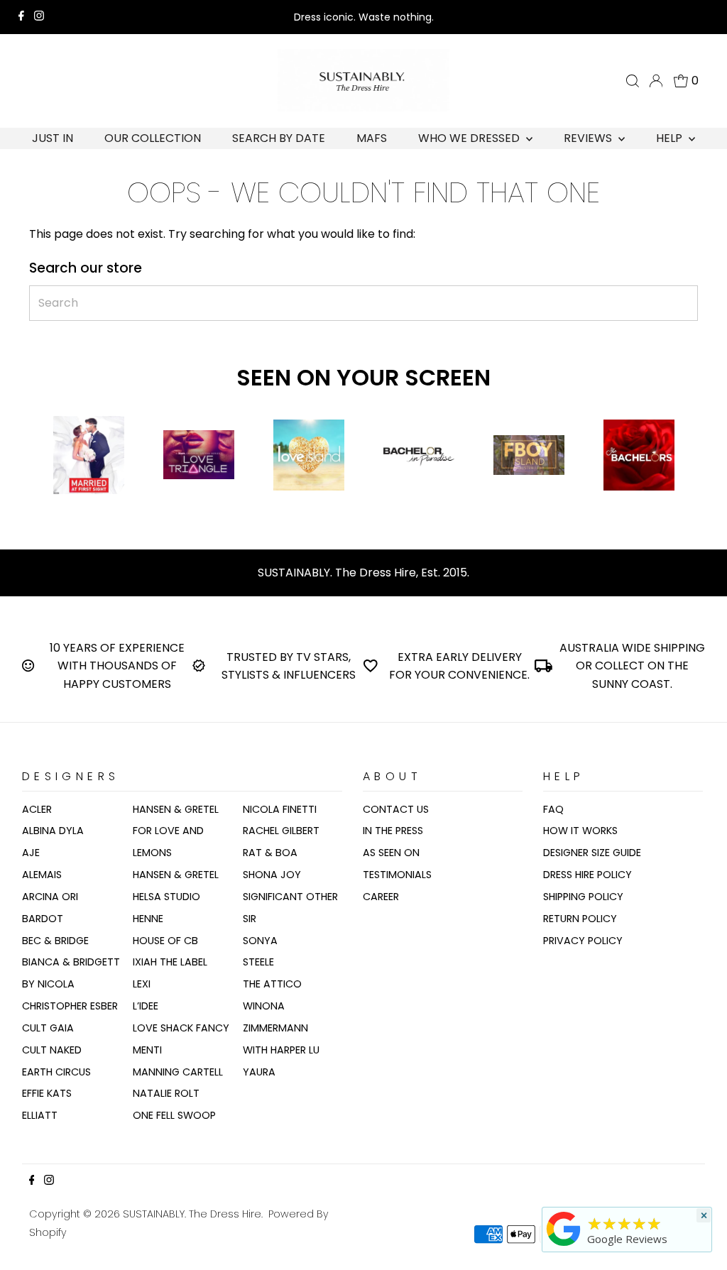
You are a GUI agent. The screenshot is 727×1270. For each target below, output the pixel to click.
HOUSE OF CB (165, 941)
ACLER (37, 809)
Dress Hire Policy (587, 874)
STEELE (258, 962)
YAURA (259, 1072)
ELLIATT (40, 1115)
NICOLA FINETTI (280, 809)
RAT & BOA (270, 852)
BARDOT (42, 919)
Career (381, 896)
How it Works (580, 830)
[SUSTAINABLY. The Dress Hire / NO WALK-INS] (563, 1246)
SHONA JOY (272, 874)
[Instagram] (39, 17)
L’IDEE (145, 1006)
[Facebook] (21, 17)
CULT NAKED (52, 1050)
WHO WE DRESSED (470, 138)
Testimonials (397, 874)
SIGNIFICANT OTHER (290, 896)
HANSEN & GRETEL (176, 809)
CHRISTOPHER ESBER (70, 1006)
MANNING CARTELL (178, 1072)
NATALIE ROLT (166, 1093)
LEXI (142, 984)
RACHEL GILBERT (281, 830)
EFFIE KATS (47, 1093)
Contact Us (396, 809)
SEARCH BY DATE (278, 138)
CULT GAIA (48, 1028)
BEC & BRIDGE (55, 941)
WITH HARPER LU (281, 1050)
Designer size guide (592, 852)
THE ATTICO (272, 984)
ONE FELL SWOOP (174, 1115)
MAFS (371, 138)
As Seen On (391, 852)
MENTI (147, 1050)
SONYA (260, 941)
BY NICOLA (48, 984)
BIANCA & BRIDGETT (71, 962)
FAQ (553, 809)
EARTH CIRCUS (56, 1072)
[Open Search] (632, 81)
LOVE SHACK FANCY (181, 1028)
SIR (249, 919)
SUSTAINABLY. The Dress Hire (192, 1214)
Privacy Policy (583, 941)
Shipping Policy (583, 896)
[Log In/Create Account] (656, 81)
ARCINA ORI (50, 896)
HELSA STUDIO (166, 896)
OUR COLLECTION (152, 138)
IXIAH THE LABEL (170, 962)
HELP (670, 138)
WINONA (264, 1006)
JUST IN (52, 138)
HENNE (148, 919)
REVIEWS (589, 138)
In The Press (393, 830)
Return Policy (580, 919)
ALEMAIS (42, 874)
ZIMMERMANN (275, 1028)
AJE (31, 852)
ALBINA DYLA (53, 830)
